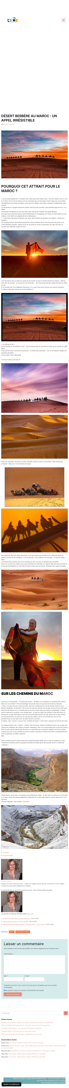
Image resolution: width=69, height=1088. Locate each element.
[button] (64, 20)
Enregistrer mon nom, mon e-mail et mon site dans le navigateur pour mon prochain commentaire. (30, 986)
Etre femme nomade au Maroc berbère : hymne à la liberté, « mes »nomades (24, 924)
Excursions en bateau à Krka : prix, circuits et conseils (26, 1043)
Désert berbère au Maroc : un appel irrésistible (15, 921)
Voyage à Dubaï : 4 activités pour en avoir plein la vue (18, 1031)
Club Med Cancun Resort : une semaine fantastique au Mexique (21, 1028)
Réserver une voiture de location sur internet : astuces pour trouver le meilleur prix (27, 1022)
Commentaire (8, 954)
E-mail (27, 976)
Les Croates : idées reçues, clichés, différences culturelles (26, 1054)
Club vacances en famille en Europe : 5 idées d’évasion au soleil (21, 1034)
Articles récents (8, 855)
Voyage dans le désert (22, 931)
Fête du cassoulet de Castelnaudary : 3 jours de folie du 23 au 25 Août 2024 (25, 1025)
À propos (6, 852)
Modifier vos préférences (11, 1084)
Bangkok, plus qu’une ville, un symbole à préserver (16, 918)
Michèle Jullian (9, 124)
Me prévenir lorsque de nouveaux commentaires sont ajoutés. (24, 990)
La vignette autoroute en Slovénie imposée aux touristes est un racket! (33, 1051)
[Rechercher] (66, 1013)
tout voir (30, 914)
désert (12, 931)
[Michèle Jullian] (11, 879)
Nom (6, 976)
